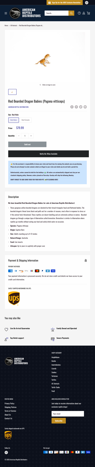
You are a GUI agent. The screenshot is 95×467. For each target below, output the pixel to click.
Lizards (54, 368)
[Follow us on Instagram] (86, 2)
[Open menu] (6, 13)
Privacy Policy (9, 403)
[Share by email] (85, 106)
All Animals (13, 25)
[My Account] (84, 13)
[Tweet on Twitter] (80, 106)
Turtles (54, 379)
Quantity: (11, 135)
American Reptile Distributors (18, 107)
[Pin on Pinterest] (76, 106)
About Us (8, 414)
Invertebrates (56, 364)
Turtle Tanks (56, 387)
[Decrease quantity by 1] (18, 135)
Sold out (27, 144)
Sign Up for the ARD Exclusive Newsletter (66, 2)
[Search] (71, 13)
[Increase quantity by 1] (31, 135)
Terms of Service (10, 410)
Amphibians (55, 357)
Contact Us (8, 418)
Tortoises (55, 376)
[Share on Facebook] (72, 106)
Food (53, 391)
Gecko (54, 361)
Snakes (54, 372)
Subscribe (58, 420)
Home (6, 25)
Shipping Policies (10, 407)
